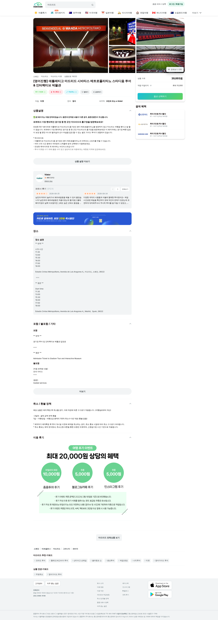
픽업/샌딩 (124, 560)
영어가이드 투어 (161, 560)
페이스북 (125, 583)
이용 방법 (100, 587)
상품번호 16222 (70, 76)
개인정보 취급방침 (103, 595)
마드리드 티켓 (56, 76)
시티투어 (136, 560)
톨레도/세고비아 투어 (59, 560)
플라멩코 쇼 (97, 560)
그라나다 (66, 549)
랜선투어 (110, 560)
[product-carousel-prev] (113, 189)
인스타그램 (126, 587)
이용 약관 (100, 591)
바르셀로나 (46, 549)
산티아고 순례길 (80, 560)
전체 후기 (125, 595)
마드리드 (44, 76)
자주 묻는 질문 (102, 606)
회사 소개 (100, 583)
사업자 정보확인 (121, 614)
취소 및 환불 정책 (103, 598)
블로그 (125, 591)
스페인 (36, 76)
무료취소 (39, 574)
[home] (38, 5)
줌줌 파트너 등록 (159, 4)
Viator (48, 174)
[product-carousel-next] (117, 189)
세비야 (75, 549)
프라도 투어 (40, 560)
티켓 (148, 560)
